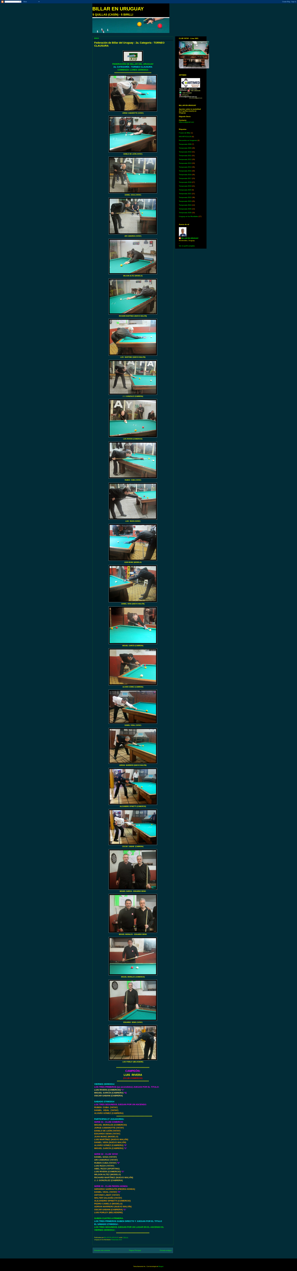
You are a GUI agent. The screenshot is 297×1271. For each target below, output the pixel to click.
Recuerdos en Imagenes (188, 140)
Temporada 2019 (185, 186)
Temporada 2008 (185, 144)
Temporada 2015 (185, 171)
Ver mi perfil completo (187, 246)
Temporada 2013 (185, 163)
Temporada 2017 (185, 178)
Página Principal (135, 1250)
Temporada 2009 (185, 148)
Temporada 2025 (185, 209)
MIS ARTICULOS (185, 136)
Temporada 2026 (185, 212)
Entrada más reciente (102, 1250)
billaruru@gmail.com (186, 122)
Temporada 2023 (185, 201)
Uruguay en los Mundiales (188, 216)
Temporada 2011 (185, 155)
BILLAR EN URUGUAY (118, 8)
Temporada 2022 (185, 197)
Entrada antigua (165, 1250)
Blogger (160, 1266)
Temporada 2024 (185, 205)
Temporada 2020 (185, 190)
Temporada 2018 (185, 182)
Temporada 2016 (185, 174)
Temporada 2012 (185, 159)
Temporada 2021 (185, 193)
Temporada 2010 (185, 152)
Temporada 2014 (116, 1240)
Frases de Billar (184, 133)
